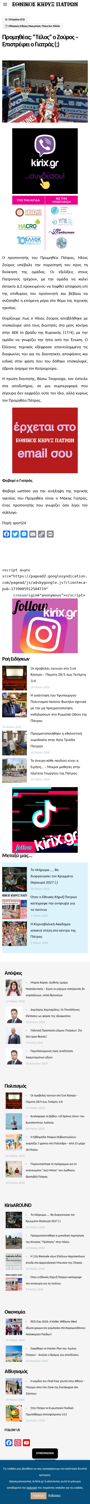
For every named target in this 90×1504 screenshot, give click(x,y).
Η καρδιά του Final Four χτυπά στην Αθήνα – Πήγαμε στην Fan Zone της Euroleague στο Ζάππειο (55, 1388)
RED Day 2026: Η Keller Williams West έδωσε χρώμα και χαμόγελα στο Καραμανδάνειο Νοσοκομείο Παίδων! (55, 1328)
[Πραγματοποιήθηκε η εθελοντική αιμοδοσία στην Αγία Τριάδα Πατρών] (14, 744)
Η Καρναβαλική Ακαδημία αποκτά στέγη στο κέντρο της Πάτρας (53, 930)
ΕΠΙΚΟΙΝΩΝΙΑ (45, 1453)
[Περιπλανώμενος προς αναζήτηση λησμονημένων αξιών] (14, 1057)
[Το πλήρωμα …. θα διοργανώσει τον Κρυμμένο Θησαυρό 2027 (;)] (14, 880)
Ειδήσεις (24, 26)
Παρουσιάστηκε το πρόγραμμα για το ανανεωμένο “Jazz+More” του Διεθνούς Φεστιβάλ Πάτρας (51, 1171)
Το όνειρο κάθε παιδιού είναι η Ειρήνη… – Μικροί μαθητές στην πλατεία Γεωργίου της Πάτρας (55, 767)
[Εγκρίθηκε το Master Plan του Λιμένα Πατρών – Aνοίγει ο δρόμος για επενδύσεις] (14, 1355)
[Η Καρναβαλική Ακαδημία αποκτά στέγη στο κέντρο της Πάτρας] (14, 934)
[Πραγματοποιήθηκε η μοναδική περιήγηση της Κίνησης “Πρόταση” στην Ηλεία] (14, 1242)
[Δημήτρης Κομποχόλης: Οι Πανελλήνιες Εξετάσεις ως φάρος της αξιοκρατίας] (14, 1016)
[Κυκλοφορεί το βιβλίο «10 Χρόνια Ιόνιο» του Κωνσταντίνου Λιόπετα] (14, 1122)
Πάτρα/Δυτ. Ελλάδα (51, 26)
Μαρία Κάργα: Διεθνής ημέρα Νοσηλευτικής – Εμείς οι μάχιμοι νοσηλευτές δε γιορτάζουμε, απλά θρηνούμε (55, 989)
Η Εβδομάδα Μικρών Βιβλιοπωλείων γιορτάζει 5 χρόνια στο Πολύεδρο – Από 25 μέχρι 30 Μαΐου (55, 1144)
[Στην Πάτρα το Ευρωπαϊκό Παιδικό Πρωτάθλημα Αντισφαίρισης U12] (14, 1414)
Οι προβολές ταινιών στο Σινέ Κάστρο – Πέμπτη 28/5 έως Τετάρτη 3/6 (58, 675)
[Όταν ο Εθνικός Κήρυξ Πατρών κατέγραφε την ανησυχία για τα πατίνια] (14, 907)
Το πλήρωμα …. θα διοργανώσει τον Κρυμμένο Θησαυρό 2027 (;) (52, 876)
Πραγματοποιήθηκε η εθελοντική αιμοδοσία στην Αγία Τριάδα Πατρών (56, 740)
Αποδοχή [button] (38, 1495)
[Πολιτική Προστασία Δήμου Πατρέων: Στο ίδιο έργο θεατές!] (14, 1036)
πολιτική (32, 1488)
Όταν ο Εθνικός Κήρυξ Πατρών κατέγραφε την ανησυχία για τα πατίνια (54, 903)
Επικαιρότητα (34, 26)
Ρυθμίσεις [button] (54, 1495)
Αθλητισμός (13, 26)
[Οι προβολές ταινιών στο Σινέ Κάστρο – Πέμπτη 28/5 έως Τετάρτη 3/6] (14, 679)
